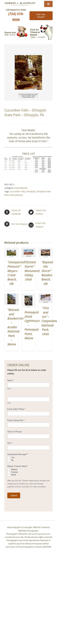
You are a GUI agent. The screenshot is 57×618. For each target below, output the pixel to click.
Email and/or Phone (16, 409)
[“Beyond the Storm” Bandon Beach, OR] (45, 249)
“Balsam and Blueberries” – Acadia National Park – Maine (16, 327)
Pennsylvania (16, 195)
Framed (14, 472)
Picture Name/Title (15, 420)
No (12, 460)
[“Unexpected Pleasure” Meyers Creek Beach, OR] (11, 249)
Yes (12, 458)
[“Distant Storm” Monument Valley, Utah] (29, 249)
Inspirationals (21, 188)
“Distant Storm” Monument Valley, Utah (32, 271)
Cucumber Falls (17, 191)
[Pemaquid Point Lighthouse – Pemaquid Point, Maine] (29, 295)
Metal (13, 475)
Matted (14, 469)
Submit (13, 495)
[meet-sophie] (41, 25)
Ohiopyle (30, 191)
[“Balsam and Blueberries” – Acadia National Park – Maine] (11, 295)
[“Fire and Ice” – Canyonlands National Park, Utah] (45, 295)
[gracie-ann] (15, 27)
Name (10, 380)
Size (9, 443)
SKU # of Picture (14, 432)
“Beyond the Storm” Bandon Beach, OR (47, 273)
